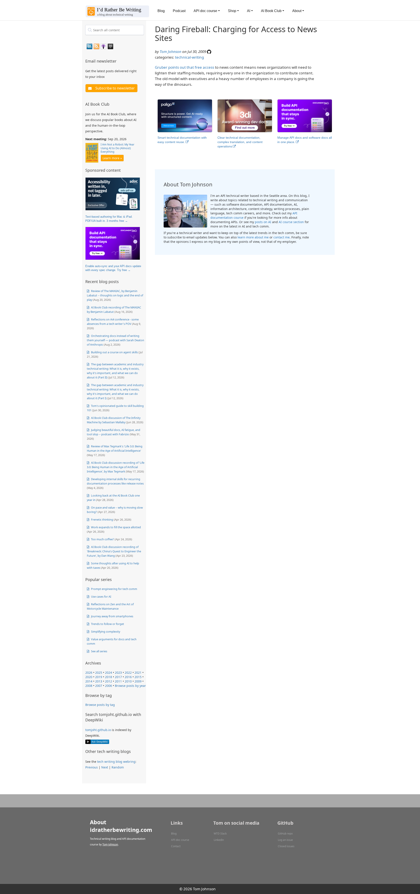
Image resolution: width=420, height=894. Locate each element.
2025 (98, 672)
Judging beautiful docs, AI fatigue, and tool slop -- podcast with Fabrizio (113, 432)
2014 (88, 681)
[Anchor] (119, 61)
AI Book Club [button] (271, 11)
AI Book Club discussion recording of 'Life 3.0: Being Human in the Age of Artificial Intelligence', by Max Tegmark (115, 467)
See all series (98, 651)
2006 (108, 686)
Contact (175, 846)
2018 (108, 677)
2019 (98, 677)
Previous (91, 767)
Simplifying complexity (105, 631)
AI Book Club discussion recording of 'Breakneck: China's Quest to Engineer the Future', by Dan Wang (114, 551)
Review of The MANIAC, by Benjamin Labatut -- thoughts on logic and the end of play (115, 295)
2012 (108, 681)
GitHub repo (285, 833)
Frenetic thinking (101, 519)
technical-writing (189, 57)
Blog (161, 11)
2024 (108, 672)
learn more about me (253, 237)
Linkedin (219, 840)
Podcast (179, 11)
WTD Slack (220, 833)
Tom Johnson (170, 51)
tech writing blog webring (116, 761)
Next (104, 767)
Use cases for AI (100, 596)
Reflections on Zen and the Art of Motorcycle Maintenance (110, 606)
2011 (118, 681)
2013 (98, 681)
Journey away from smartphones (111, 616)
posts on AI (263, 222)
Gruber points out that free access (184, 67)
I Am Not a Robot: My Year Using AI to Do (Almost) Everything (117, 148)
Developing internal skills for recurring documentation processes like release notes (115, 481)
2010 (128, 681)
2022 (128, 672)
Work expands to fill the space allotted (115, 527)
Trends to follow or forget (107, 624)
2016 (128, 677)
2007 (98, 686)
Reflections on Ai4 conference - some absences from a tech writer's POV (113, 321)
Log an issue (285, 840)
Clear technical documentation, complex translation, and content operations (239, 142)
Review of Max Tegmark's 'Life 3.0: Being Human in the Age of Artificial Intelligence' (114, 448)
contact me (281, 237)
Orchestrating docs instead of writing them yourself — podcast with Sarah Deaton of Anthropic (115, 340)
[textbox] (114, 30)
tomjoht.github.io (98, 730)
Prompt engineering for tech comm (113, 589)
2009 (138, 681)
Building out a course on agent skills (114, 352)
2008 (88, 686)
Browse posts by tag (100, 705)
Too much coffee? (102, 539)
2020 (88, 677)
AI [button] (248, 11)
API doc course (180, 840)
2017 (118, 677)
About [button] (296, 11)
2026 (88, 672)
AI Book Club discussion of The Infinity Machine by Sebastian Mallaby (113, 420)
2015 (138, 677)
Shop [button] (232, 11)
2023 (118, 672)
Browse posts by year (130, 686)
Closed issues (286, 846)
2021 (138, 672)
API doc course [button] (205, 11)
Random (118, 767)
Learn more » (112, 158)
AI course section (291, 222)
